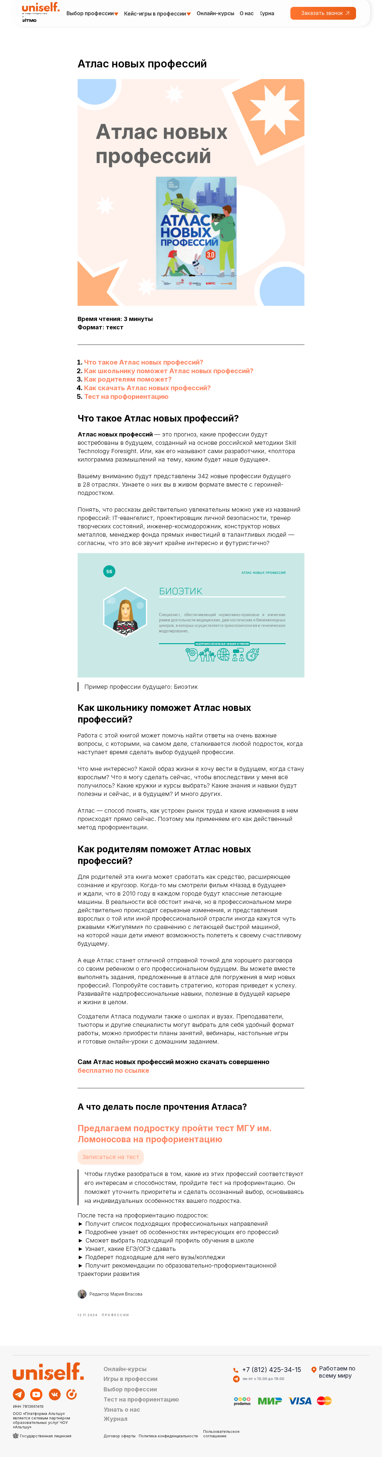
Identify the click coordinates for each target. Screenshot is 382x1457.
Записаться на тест (110, 1156)
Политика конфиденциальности (168, 1436)
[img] (235, 1370)
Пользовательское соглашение (221, 1433)
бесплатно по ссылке (113, 1070)
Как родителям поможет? (128, 379)
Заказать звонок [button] (322, 13)
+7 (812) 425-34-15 (271, 1369)
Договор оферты (119, 1436)
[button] (347, 13)
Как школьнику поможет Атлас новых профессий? (168, 371)
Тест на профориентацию (126, 396)
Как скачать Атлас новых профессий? (147, 388)
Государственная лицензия (45, 1436)
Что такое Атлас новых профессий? (143, 362)
